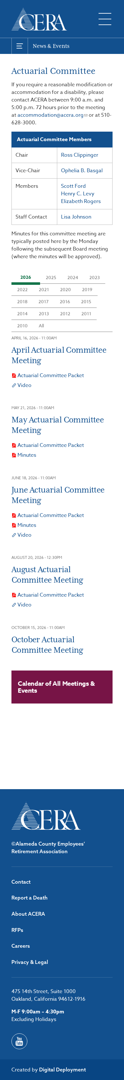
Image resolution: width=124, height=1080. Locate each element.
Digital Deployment (62, 1069)
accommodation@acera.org (50, 115)
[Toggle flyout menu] (105, 19)
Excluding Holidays (33, 1019)
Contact (21, 882)
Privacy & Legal (29, 962)
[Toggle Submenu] (19, 46)
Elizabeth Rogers (81, 201)
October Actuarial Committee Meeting (47, 645)
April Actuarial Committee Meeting (58, 355)
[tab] (25, 278)
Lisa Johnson (76, 217)
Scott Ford (73, 186)
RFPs (17, 930)
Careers (20, 946)
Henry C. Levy (77, 194)
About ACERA (28, 914)
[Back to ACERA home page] (39, 19)
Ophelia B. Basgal (82, 170)
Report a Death (29, 897)
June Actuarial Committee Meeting (58, 495)
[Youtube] (19, 1041)
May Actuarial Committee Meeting (57, 425)
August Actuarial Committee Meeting (47, 575)
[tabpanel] (62, 360)
